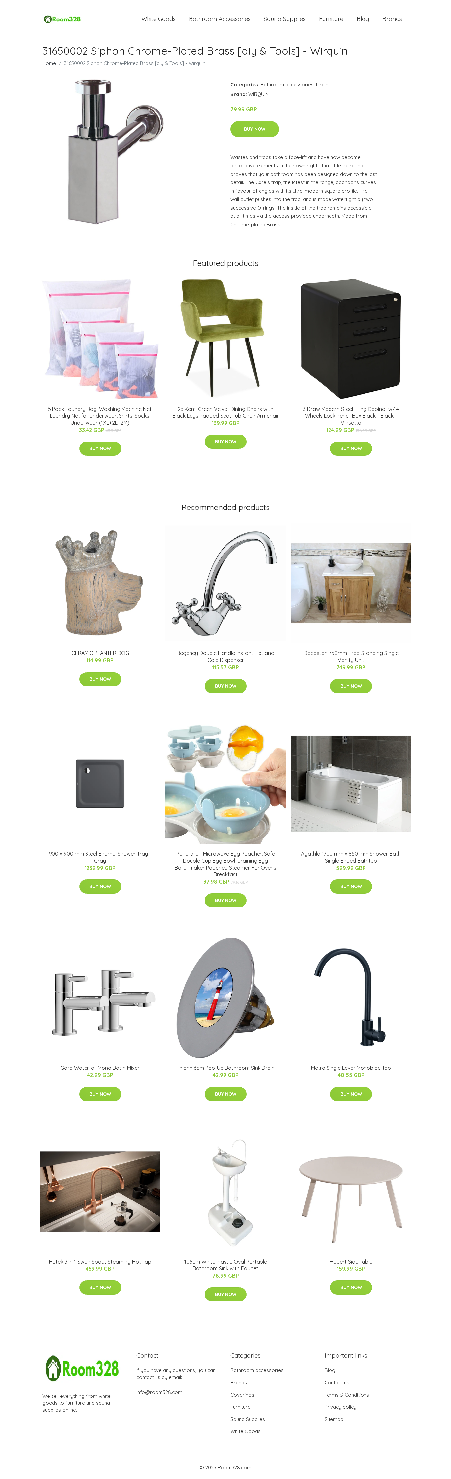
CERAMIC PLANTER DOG (100, 653)
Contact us (337, 1382)
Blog (363, 19)
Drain (322, 85)
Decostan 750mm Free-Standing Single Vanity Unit (351, 656)
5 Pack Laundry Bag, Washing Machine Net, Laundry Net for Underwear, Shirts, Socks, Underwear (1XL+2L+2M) (100, 416)
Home (49, 63)
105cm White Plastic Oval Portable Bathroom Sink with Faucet (225, 1265)
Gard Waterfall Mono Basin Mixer (100, 1068)
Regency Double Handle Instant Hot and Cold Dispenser (225, 656)
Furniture (331, 19)
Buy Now (254, 129)
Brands (392, 19)
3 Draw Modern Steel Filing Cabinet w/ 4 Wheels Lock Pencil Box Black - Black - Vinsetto (351, 416)
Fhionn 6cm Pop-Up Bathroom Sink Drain (225, 1068)
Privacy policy (340, 1407)
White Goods (158, 19)
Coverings (242, 1395)
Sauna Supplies (285, 19)
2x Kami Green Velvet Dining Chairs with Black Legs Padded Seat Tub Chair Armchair (225, 412)
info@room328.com (159, 1392)
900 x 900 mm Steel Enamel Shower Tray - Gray (100, 857)
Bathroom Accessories (220, 19)
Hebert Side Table (351, 1261)
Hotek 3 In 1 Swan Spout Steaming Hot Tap (100, 1261)
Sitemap (334, 1419)
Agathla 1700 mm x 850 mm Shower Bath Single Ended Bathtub (351, 857)
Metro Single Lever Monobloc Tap (351, 1068)
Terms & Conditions (347, 1395)
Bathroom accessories (287, 85)
